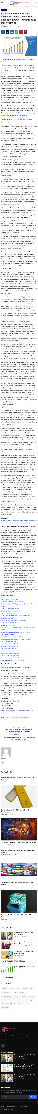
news (27, 1004)
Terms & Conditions (7, 1109)
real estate (24, 996)
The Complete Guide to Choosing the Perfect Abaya (25, 943)
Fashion (4, 988)
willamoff (16, 1068)
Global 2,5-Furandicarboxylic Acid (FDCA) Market (15, 639)
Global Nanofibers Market (8, 625)
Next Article (18, 735)
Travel (17, 988)
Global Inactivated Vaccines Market (11, 611)
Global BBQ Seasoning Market (10, 608)
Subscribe (33, 1097)
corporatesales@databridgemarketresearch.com (19, 710)
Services (25, 1000)
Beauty (16, 996)
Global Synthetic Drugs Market (10, 599)
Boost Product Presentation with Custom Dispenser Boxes (18, 916)
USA (19, 1000)
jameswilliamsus (17, 970)
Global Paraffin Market (7, 634)
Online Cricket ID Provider (9, 1004)
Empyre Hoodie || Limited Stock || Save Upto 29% (24, 933)
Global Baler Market (7, 651)
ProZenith (32, 996)
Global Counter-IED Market (9, 613)
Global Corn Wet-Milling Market (10, 655)
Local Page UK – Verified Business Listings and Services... (17, 883)
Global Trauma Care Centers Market (11, 637)
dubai (3, 1000)
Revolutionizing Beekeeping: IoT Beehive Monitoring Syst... (24, 1066)
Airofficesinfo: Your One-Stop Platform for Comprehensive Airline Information (19, 730)
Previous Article (20, 727)
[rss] (3, 1046)
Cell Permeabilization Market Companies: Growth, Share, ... (18, 851)
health (11, 988)
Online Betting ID (6, 996)
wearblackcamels (18, 945)
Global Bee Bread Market (8, 648)
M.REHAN (16, 936)
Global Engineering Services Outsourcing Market (15, 615)
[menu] (2, 3)
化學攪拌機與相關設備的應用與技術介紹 (13, 961)
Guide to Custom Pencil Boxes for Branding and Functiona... (17, 811)
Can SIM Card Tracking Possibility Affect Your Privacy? (24, 952)
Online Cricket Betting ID (20, 992)
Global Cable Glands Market (9, 622)
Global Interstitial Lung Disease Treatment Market (15, 632)
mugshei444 (4, 814)
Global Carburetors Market (8, 641)
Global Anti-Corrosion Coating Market (12, 601)
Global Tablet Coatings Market (9, 646)
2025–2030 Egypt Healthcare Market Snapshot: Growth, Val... (25, 967)
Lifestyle (24, 988)
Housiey (21, 1004)
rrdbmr (3, 759)
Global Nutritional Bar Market (9, 644)
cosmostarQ (5, 963)
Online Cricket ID (6, 992)
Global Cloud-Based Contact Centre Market (13, 620)
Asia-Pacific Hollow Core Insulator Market (13, 660)
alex (2, 844)
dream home (5, 1007)
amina (15, 955)
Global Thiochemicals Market (9, 618)
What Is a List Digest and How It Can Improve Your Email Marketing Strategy (19, 738)
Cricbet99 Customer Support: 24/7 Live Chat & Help (18, 842)
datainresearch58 (5, 782)
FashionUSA (11, 1000)
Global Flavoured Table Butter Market (11, 658)
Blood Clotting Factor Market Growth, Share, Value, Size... (18, 778)
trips (31, 1000)
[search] (36, 3)
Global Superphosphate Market (10, 653)
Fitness (31, 988)
